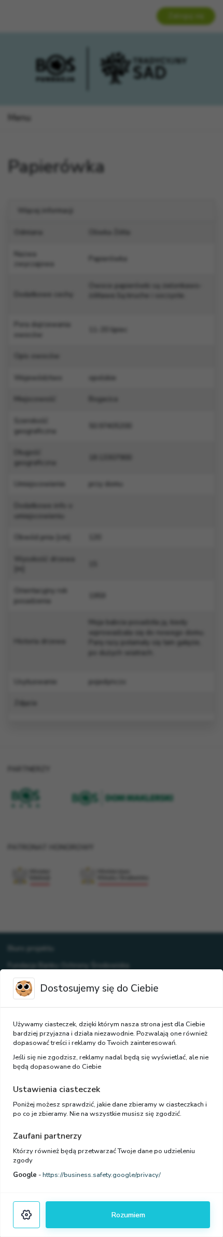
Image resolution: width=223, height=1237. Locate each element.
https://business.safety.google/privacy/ (102, 1175)
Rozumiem (128, 1215)
